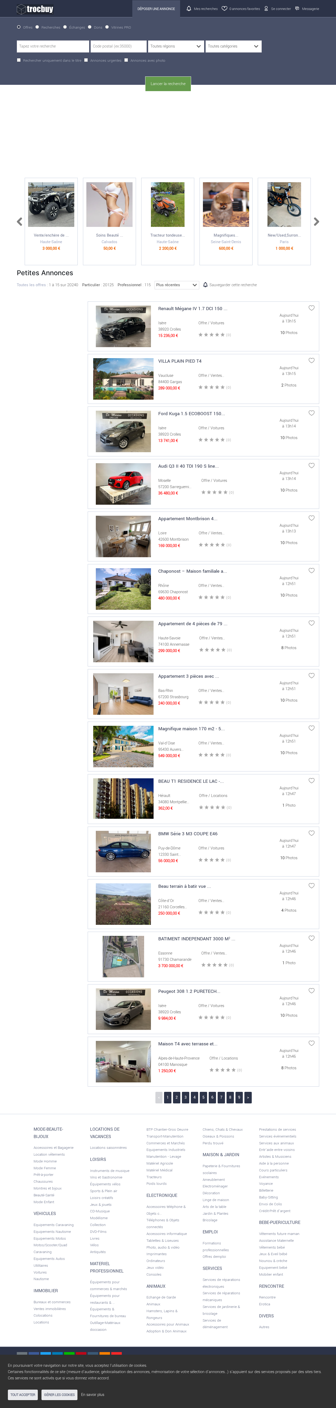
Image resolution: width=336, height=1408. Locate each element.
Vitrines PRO (121, 27)
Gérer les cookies (59, 1395)
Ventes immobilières (50, 1308)
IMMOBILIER (46, 1291)
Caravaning (43, 1251)
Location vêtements (49, 1154)
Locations (41, 1322)
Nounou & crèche (273, 1260)
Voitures (40, 1272)
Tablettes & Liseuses (162, 1240)
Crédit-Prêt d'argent (274, 1210)
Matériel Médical (159, 1170)
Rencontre (267, 1297)
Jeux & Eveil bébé (273, 1253)
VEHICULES (45, 1214)
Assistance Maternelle (276, 1240)
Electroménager (215, 1186)
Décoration (211, 1193)
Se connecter (281, 8)
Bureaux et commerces (52, 1302)
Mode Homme (45, 1161)
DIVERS (266, 1316)
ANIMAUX (155, 1286)
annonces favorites (244, 8)
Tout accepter (22, 1395)
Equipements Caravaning (54, 1224)
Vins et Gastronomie (106, 1177)
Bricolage (210, 1220)
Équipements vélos (105, 1184)
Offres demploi (214, 1256)
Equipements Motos (50, 1238)
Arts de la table (214, 1206)
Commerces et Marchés (165, 1143)
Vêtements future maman (279, 1233)
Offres (28, 27)
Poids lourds (156, 1183)
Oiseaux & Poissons (218, 1136)
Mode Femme (45, 1168)
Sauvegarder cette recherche (233, 285)
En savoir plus (92, 1394)
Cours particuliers (273, 1170)
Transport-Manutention (164, 1136)
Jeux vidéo (155, 1267)
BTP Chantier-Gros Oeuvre (167, 1129)
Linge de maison (216, 1199)
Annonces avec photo (147, 60)
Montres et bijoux (48, 1188)
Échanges (77, 27)
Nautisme (41, 1278)
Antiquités (98, 1251)
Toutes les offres (31, 285)
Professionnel (129, 285)
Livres (94, 1238)
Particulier (91, 285)
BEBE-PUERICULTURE (279, 1222)
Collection (98, 1224)
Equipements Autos (49, 1258)
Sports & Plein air (103, 1190)
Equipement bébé (273, 1267)
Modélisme (99, 1218)
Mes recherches (206, 8)
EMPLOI (210, 1232)
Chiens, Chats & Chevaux (223, 1129)
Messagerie (310, 8)
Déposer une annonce (156, 8)
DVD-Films (98, 1231)
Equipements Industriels (165, 1149)
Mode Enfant (44, 1202)
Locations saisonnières (108, 1147)
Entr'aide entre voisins (277, 1149)
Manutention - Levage (163, 1156)
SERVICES (212, 1268)
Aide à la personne (274, 1163)
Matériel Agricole (159, 1163)
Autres (264, 1326)
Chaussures (43, 1181)
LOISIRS (98, 1159)
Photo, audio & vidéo (163, 1247)
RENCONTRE (271, 1286)
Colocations (43, 1315)
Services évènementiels (277, 1136)
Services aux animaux (276, 1143)
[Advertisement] (168, 134)
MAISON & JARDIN (221, 1155)
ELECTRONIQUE (161, 1195)
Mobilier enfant (271, 1274)
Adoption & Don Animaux (166, 1331)
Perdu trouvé (213, 1143)
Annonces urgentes (106, 60)
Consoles (153, 1274)
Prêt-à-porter (44, 1174)
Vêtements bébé (272, 1247)
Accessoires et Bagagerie (54, 1147)
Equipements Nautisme (52, 1231)
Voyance (266, 1183)
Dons (98, 27)
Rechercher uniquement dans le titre (52, 60)
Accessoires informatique (166, 1233)
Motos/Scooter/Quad (50, 1245)
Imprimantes (156, 1253)
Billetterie (266, 1190)
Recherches (50, 27)
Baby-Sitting (268, 1197)
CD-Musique (100, 1211)
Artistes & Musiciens (275, 1156)
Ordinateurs (155, 1260)
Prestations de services (277, 1129)
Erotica (264, 1304)
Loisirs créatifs (101, 1197)
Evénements (269, 1177)
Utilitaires (41, 1265)
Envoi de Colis (270, 1204)
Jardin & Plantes (215, 1213)
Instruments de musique (109, 1170)
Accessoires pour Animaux (167, 1324)
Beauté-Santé (44, 1195)
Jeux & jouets (101, 1204)
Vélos (94, 1245)
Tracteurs (154, 1177)
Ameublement (214, 1179)
